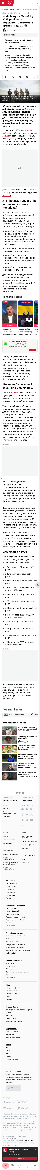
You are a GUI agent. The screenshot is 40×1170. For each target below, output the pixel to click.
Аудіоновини (10, 895)
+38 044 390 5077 (27, 800)
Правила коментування (29, 841)
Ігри (23, 866)
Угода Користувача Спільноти (28, 837)
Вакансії (24, 852)
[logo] (9, 3)
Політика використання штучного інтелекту (10, 863)
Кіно (8, 985)
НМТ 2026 (9, 1016)
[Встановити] (20, 1154)
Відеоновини (10, 892)
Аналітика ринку (12, 1032)
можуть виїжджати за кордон (21, 687)
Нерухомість (11, 1029)
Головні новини (11, 883)
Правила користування (10, 854)
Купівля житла (11, 1034)
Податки (9, 975)
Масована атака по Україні (15, 920)
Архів (23, 859)
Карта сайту (25, 862)
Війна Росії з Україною (15, 905)
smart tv (9, 1108)
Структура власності (28, 855)
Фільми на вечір (11, 994)
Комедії (8, 997)
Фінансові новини (12, 969)
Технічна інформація (28, 845)
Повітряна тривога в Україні (16, 917)
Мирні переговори (12, 914)
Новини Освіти (12, 1007)
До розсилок (13, 1088)
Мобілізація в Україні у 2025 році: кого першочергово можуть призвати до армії (30, 9)
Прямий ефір (10, 889)
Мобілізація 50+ (11, 939)
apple (23, 1102)
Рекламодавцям (8, 850)
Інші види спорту (12, 1059)
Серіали (9, 1000)
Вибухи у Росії (11, 923)
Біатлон (9, 1056)
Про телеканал (7, 843)
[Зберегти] (34, 77)
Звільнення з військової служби (17, 936)
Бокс (7, 1047)
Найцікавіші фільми (13, 988)
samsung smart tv (23, 1108)
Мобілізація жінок (12, 942)
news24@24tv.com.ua (10, 800)
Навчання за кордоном (14, 1021)
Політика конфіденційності (8, 858)
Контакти (25, 848)
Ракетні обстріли (12, 908)
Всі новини (10, 881)
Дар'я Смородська (13, 30)
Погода (8, 898)
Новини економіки (14, 960)
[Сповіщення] (37, 3)
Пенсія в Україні (11, 978)
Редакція (5, 836)
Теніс (8, 1053)
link (23, 809)
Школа (8, 1013)
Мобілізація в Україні (15, 933)
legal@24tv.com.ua (27, 1140)
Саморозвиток (11, 1018)
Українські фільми (12, 991)
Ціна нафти (10, 963)
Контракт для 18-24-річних (15, 945)
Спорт (8, 1045)
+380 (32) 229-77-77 (15, 1138)
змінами (15, 392)
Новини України (15, 9)
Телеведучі (6, 847)
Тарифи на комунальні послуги (17, 972)
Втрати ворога (11, 926)
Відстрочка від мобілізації (15, 948)
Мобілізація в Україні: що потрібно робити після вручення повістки (19, 192)
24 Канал (5, 9)
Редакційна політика (9, 840)
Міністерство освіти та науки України (19, 1010)
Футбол (8, 1050)
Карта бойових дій (12, 911)
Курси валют (10, 966)
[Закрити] (35, 1149)
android (9, 1102)
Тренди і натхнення (13, 1037)
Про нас (5, 832)
